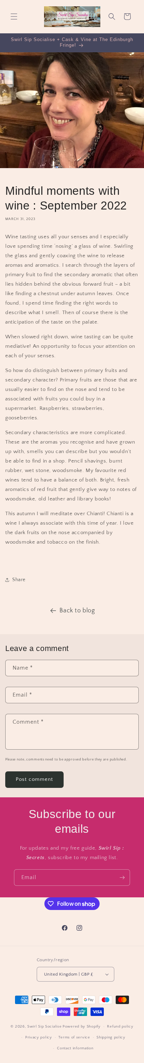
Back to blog (77, 610)
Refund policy (120, 1026)
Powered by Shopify (82, 1026)
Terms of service (74, 1037)
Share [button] (19, 580)
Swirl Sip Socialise (44, 1026)
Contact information (75, 1048)
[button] (14, 16)
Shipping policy (110, 1037)
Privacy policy (38, 1037)
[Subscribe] (122, 877)
